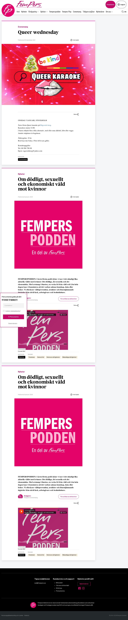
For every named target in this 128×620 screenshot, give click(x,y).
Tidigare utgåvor (89, 11)
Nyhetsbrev (100, 11)
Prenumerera (110, 4)
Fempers (27, 298)
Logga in (122, 4)
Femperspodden (54, 11)
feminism (32, 357)
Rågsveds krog (45, 125)
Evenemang (77, 11)
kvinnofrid (40, 357)
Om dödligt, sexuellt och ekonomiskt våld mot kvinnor (41, 184)
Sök (125, 12)
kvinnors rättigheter (53, 357)
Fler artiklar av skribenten (68, 299)
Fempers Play (66, 11)
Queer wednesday (38, 32)
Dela (75, 114)
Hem (18, 11)
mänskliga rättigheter (69, 357)
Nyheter (24, 11)
